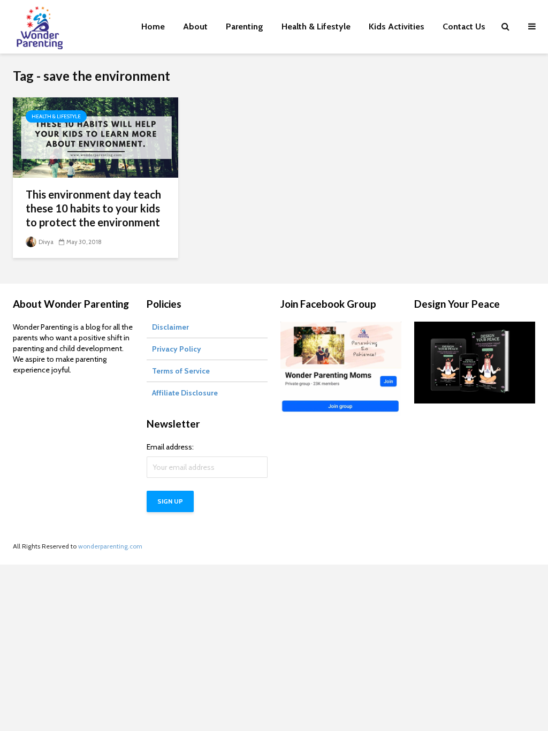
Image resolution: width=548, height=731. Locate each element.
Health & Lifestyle (316, 26)
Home (153, 26)
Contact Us (464, 26)
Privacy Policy (176, 349)
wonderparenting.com (110, 546)
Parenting (244, 26)
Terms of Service (181, 371)
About (195, 26)
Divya (45, 242)
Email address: (170, 447)
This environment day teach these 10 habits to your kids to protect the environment (93, 208)
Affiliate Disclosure (185, 393)
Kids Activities (396, 26)
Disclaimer (170, 327)
